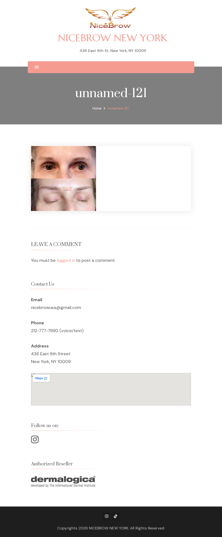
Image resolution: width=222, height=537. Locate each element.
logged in (66, 260)
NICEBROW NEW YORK (112, 37)
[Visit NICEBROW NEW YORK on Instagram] (35, 441)
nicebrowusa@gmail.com (56, 307)
